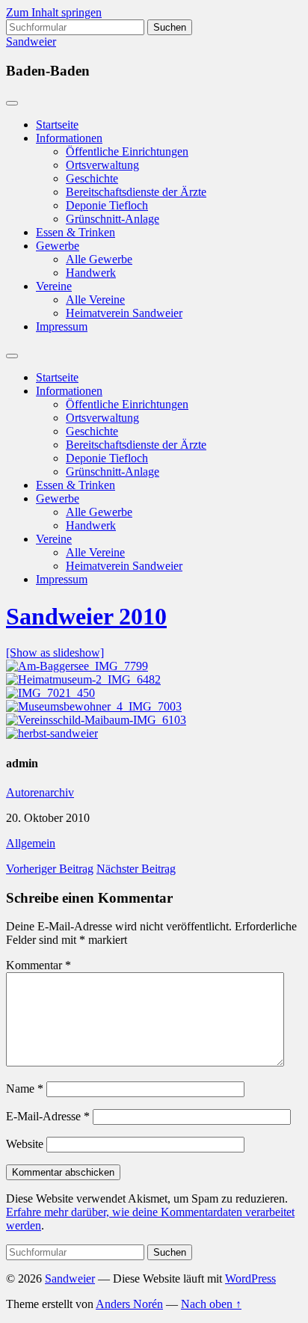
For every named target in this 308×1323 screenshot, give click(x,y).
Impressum (61, 326)
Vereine (54, 286)
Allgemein (30, 843)
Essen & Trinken (75, 232)
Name (24, 1088)
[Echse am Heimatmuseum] (94, 706)
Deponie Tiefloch (107, 205)
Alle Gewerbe (99, 259)
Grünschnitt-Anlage (112, 218)
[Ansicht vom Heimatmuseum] (83, 679)
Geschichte (92, 178)
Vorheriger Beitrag (49, 868)
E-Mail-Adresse (48, 1116)
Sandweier (31, 41)
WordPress (250, 1278)
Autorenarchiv (40, 792)
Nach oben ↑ (211, 1304)
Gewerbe (57, 245)
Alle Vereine (95, 299)
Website (24, 1144)
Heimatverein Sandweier (124, 313)
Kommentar (38, 965)
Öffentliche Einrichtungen (127, 151)
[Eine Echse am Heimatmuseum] (50, 693)
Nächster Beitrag (136, 868)
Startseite (57, 124)
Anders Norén (129, 1304)
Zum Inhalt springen (54, 12)
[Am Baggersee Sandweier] (77, 666)
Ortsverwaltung (102, 165)
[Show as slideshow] (55, 652)
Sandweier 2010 (86, 616)
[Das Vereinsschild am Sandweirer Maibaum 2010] (96, 719)
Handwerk (91, 272)
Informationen (69, 138)
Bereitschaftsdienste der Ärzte (136, 191)
